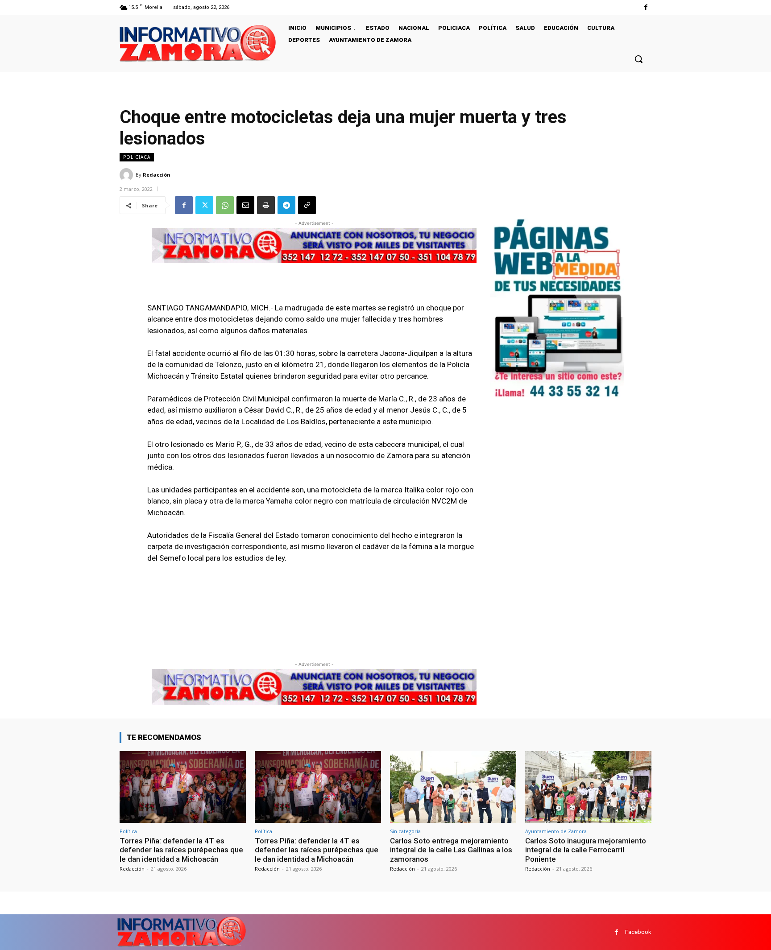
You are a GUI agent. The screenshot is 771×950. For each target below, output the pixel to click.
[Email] (245, 205)
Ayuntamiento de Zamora (556, 831)
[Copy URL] (307, 205)
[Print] (266, 205)
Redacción (156, 174)
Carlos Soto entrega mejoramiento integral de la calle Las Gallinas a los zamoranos (451, 849)
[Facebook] (645, 7)
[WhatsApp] (225, 205)
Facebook (638, 932)
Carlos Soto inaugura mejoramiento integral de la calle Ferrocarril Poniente (585, 849)
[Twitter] (204, 205)
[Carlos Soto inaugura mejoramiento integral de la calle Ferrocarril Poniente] (588, 787)
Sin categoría (405, 831)
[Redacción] (128, 175)
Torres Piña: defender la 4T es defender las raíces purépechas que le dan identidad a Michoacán (181, 849)
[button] (638, 59)
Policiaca (136, 157)
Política (128, 831)
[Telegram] (286, 205)
